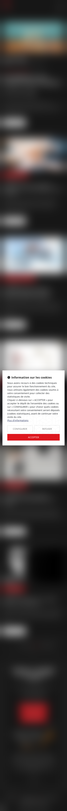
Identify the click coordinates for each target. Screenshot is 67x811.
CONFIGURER (20, 428)
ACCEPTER (33, 437)
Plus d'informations (17, 420)
